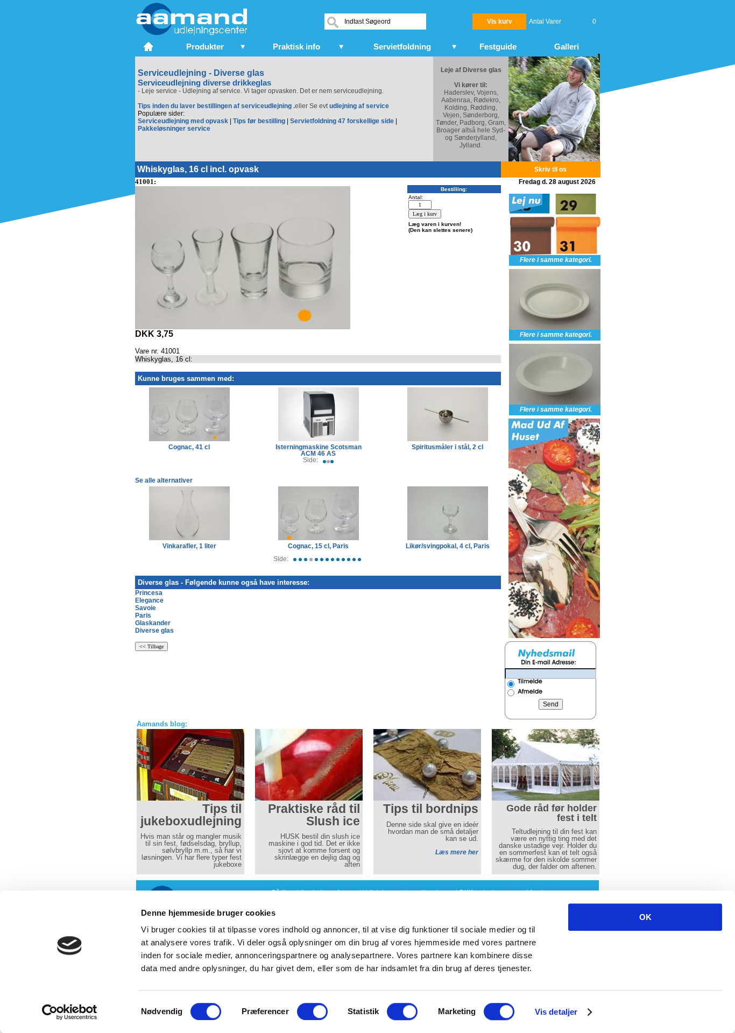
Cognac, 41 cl (189, 447)
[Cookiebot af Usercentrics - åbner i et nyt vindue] (70, 1012)
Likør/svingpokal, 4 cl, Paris (448, 546)
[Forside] (149, 45)
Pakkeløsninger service (174, 128)
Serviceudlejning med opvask (183, 121)
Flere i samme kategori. (556, 260)
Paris (143, 615)
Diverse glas (154, 630)
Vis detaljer (556, 1011)
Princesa (148, 593)
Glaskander (153, 623)
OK (645, 917)
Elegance (149, 600)
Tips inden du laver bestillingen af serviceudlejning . (216, 106)
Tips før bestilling (259, 121)
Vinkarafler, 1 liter (189, 546)
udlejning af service (359, 106)
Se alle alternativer (164, 480)
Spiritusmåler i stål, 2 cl (447, 447)
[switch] (312, 1011)
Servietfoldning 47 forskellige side (342, 121)
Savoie (145, 608)
